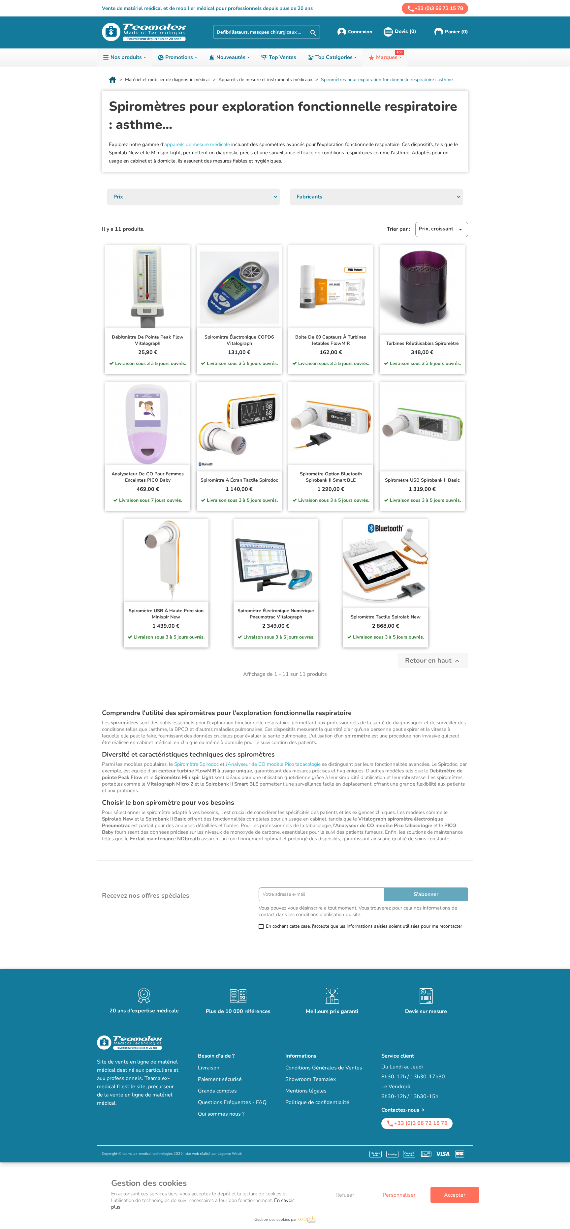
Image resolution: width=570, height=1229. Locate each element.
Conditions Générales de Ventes (323, 1067)
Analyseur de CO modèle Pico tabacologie (274, 764)
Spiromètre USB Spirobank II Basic (422, 480)
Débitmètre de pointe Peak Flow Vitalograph (147, 340)
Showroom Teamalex (310, 1079)
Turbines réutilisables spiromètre (422, 343)
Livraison (208, 1067)
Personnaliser (399, 1195)
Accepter (454, 1195)
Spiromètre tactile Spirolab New (386, 617)
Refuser (344, 1195)
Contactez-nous (404, 1110)
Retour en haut (433, 660)
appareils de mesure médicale (197, 144)
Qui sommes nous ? (221, 1114)
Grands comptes (217, 1090)
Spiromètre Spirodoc (196, 764)
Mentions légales (306, 1090)
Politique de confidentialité (317, 1102)
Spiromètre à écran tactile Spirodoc (239, 480)
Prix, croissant (441, 229)
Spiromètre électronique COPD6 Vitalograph (239, 340)
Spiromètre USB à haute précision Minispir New (166, 614)
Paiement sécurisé (220, 1079)
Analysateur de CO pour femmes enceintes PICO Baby (147, 477)
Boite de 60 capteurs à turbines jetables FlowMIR (330, 340)
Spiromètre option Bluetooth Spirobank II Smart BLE (331, 477)
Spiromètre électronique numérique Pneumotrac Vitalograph (276, 614)
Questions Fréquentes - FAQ (232, 1102)
